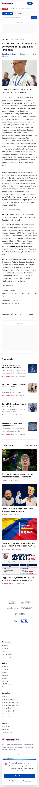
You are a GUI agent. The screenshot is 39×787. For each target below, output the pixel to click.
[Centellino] (25, 602)
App (30, 3)
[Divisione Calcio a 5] (14, 621)
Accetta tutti (19, 776)
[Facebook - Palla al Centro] (3, 754)
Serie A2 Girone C (8, 714)
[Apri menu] (35, 3)
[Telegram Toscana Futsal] (18, 754)
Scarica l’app (6, 726)
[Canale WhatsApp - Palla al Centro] (13, 754)
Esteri (3, 651)
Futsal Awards (6, 684)
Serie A (4, 696)
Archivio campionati (8, 657)
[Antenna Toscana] (19, 614)
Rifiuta (11, 781)
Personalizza (27, 781)
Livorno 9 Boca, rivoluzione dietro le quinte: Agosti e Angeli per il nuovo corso (18, 546)
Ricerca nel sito (7, 732)
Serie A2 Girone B (8, 711)
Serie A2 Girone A (8, 708)
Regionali (5, 648)
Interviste (5, 681)
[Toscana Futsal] (26, 608)
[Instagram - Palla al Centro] (8, 754)
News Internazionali (9, 54)
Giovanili (4, 678)
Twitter (30, 314)
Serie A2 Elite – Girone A (10, 702)
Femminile (5, 675)
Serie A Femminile (8, 699)
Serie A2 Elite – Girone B (10, 705)
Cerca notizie (6, 687)
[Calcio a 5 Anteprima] (12, 602)
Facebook (17, 314)
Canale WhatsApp (8, 758)
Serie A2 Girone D (8, 717)
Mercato (4, 672)
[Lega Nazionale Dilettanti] (24, 621)
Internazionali (6, 654)
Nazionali (5, 645)
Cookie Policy (22, 771)
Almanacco (5, 729)
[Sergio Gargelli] (12, 608)
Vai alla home (30, 445)
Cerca (34, 17)
